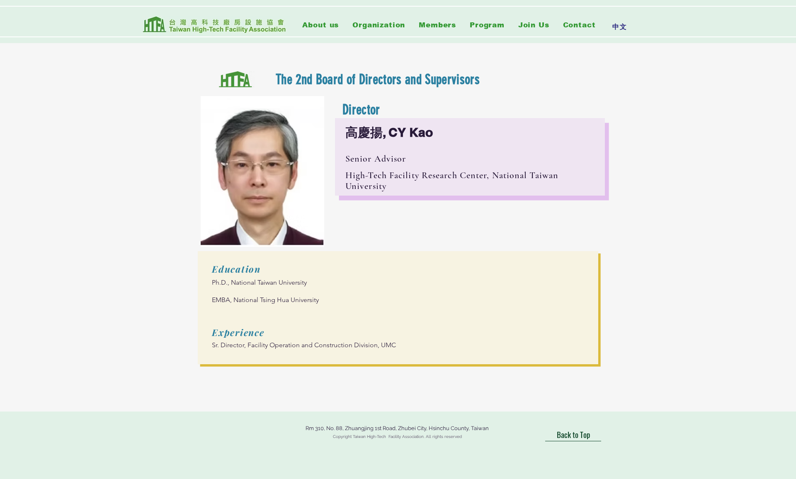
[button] (378, 25)
